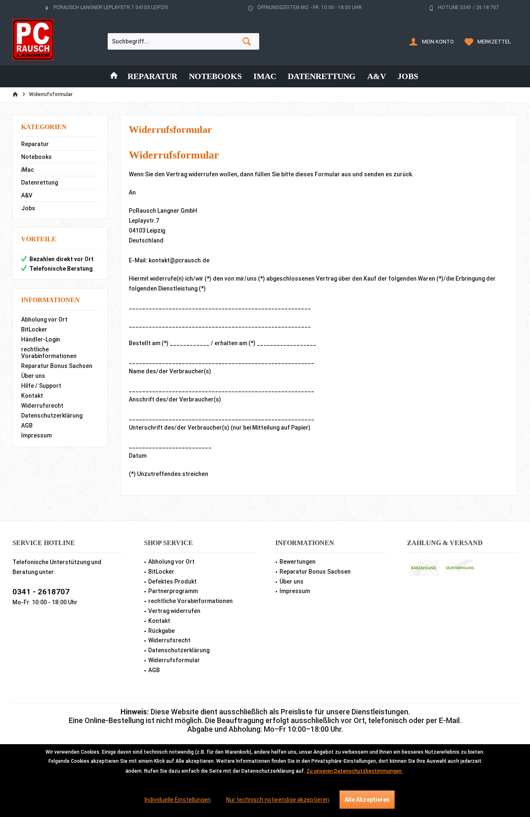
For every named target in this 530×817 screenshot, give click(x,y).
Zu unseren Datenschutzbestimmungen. (354, 771)
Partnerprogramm (173, 591)
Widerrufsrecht (42, 405)
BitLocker (34, 329)
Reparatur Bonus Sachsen (56, 366)
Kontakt (32, 395)
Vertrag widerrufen (174, 611)
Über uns (33, 375)
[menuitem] (489, 41)
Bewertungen (297, 561)
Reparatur (35, 144)
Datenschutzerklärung (51, 415)
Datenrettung (39, 182)
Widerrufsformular (174, 660)
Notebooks (36, 157)
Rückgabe (161, 630)
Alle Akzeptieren (367, 799)
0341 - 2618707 (41, 591)
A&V (26, 195)
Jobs (28, 208)
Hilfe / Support (41, 385)
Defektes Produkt (172, 581)
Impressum (36, 435)
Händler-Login (40, 339)
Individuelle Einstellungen (178, 799)
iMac (27, 169)
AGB (27, 425)
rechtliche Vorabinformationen (49, 352)
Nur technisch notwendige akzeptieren (277, 799)
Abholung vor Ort (44, 319)
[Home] (114, 76)
